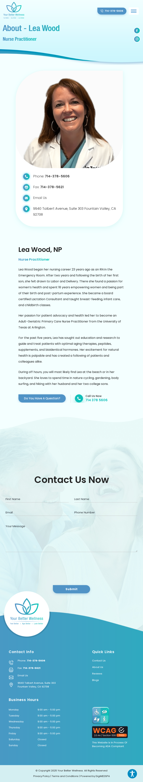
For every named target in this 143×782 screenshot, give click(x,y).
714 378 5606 (96, 400)
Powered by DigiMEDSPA (95, 776)
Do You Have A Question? (42, 398)
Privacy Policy (41, 776)
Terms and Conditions (65, 776)
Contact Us (99, 660)
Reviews (97, 673)
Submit (72, 589)
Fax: (48, 187)
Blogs (95, 680)
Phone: (51, 176)
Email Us (40, 197)
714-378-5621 (31, 668)
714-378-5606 (36, 660)
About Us (97, 667)
